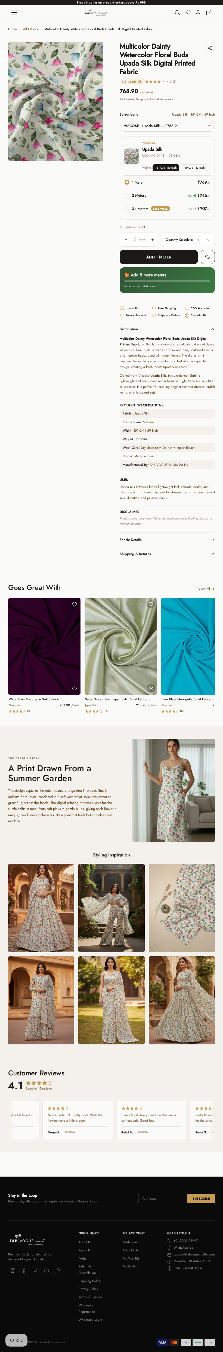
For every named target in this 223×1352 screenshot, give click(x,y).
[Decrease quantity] (126, 239)
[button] (199, 240)
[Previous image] (16, 102)
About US (85, 1242)
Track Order (131, 1250)
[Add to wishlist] (208, 257)
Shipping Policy (90, 1281)
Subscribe (201, 1198)
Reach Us (85, 1250)
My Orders (130, 1266)
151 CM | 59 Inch (166, 168)
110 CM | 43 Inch (194, 168)
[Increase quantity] (152, 239)
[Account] (198, 12)
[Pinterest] (35, 1270)
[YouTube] (46, 1270)
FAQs (82, 1258)
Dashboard (130, 1242)
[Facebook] (24, 1270)
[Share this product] (210, 48)
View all (204, 588)
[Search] (177, 12)
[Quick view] (74, 688)
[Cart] (209, 12)
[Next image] (95, 102)
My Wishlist (131, 1258)
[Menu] (14, 12)
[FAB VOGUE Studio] (95, 12)
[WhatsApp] (57, 1270)
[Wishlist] (188, 12)
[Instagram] (12, 1270)
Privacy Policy (88, 1288)
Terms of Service (90, 1297)
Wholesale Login (90, 1319)
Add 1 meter (159, 257)
